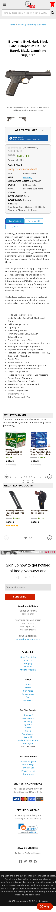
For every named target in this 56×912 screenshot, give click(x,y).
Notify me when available (21, 169)
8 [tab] (40, 477)
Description (15, 221)
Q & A (15, 226)
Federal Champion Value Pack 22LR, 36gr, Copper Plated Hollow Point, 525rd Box (40, 453)
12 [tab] (28, 481)
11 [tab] (23, 481)
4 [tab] (21, 477)
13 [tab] (33, 481)
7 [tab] (35, 477)
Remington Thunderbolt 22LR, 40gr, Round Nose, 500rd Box (14, 453)
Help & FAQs (28, 764)
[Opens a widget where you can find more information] (45, 906)
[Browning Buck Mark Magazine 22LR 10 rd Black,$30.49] (15, 500)
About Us (28, 660)
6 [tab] (30, 477)
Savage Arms (28, 718)
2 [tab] (11, 477)
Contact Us (28, 774)
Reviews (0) (34, 221)
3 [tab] (16, 477)
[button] (28, 828)
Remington (28, 743)
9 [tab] (45, 477)
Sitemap (28, 666)
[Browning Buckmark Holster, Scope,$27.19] (40, 500)
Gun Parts (28, 691)
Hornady (28, 721)
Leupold (28, 737)
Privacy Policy (28, 771)
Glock (28, 731)
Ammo (28, 687)
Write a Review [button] (15, 151)
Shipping (28, 663)
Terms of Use (28, 767)
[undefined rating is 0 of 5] (15, 147)
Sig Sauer (28, 724)
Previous (6, 476)
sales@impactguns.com (28, 639)
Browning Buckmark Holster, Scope (40, 511)
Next (49, 476)
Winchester (28, 734)
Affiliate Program (28, 670)
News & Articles (28, 657)
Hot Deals (28, 700)
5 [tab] (25, 477)
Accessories (28, 694)
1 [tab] (25, 538)
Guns (28, 684)
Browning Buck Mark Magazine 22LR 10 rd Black (15, 512)
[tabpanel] (16, 450)
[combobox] (26, 12)
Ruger (28, 727)
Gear (28, 697)
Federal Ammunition (28, 740)
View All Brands (28, 746)
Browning (28, 715)
